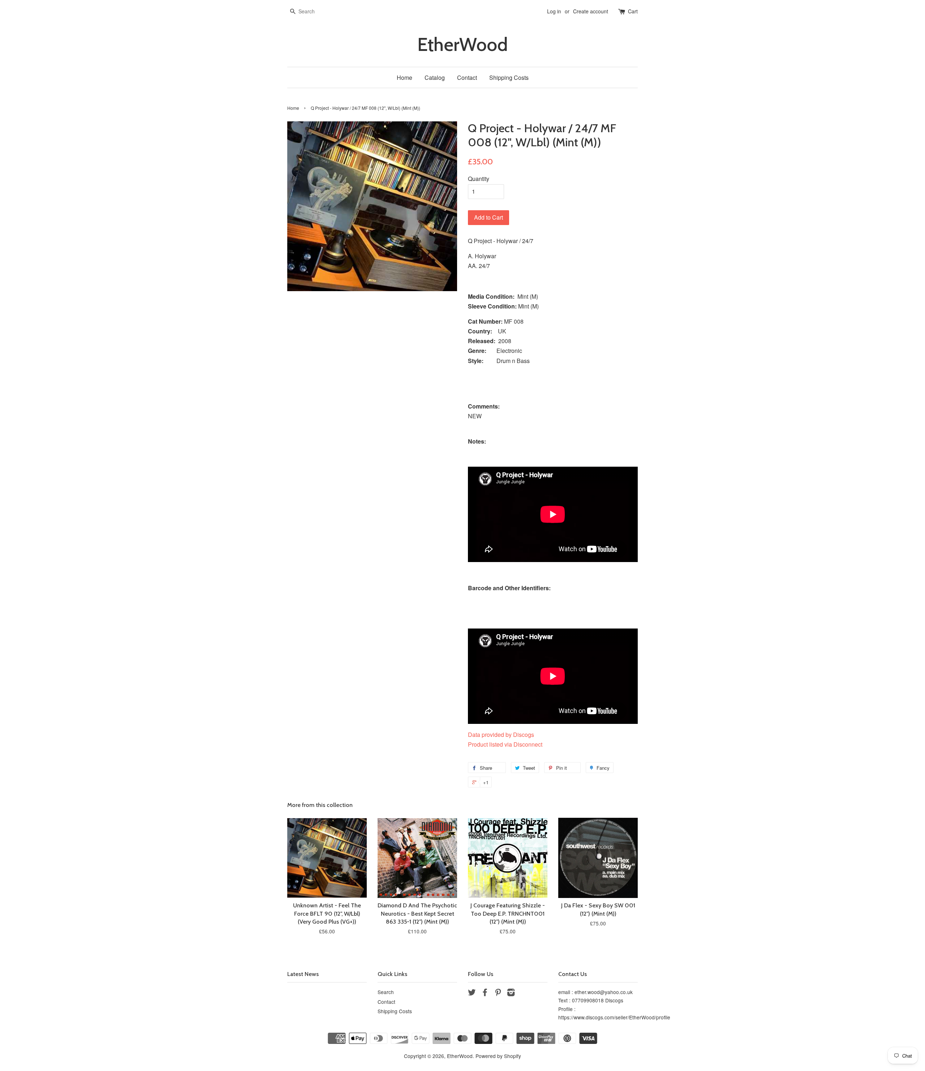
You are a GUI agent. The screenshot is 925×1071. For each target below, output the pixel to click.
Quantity (478, 178)
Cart (633, 11)
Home (404, 77)
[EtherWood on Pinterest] (498, 993)
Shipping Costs (509, 77)
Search (386, 992)
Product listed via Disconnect (505, 744)
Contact (467, 77)
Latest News (303, 974)
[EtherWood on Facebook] (485, 993)
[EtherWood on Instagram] (511, 993)
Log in (554, 11)
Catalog (435, 77)
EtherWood (462, 45)
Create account (590, 11)
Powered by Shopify (498, 1055)
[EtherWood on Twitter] (472, 993)
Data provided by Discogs (501, 734)
